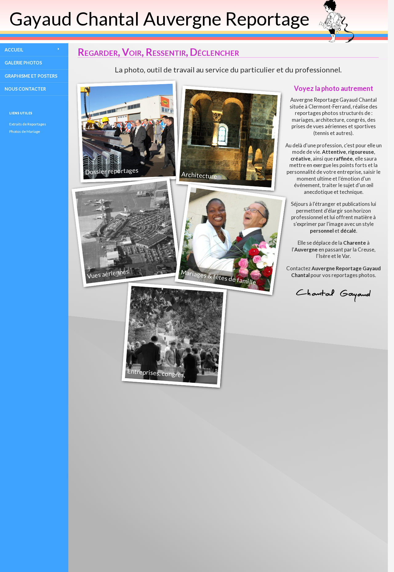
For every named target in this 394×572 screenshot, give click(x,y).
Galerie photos (23, 62)
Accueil (14, 49)
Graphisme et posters (31, 76)
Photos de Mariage (24, 131)
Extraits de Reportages (27, 124)
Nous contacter (25, 89)
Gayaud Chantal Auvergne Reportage (159, 18)
